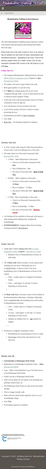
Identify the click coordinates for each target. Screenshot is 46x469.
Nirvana (22, 467)
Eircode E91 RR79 (11, 367)
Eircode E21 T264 (11, 81)
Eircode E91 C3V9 (11, 156)
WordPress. (31, 467)
